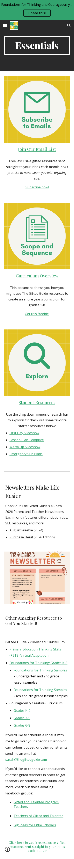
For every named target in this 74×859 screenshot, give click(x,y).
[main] (37, 45)
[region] (37, 10)
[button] (5, 25)
